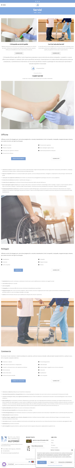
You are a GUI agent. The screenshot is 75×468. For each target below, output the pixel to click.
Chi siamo (53, 445)
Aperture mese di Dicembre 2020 (40, 440)
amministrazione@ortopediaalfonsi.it (11, 453)
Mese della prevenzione (37, 446)
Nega (52, 462)
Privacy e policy (54, 448)
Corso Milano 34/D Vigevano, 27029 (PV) (12, 449)
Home (35, 12)
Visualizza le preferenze (65, 462)
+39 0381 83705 (6, 451)
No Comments (43, 442)
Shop (52, 443)
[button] (72, 450)
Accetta (42, 462)
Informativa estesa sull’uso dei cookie (55, 465)
